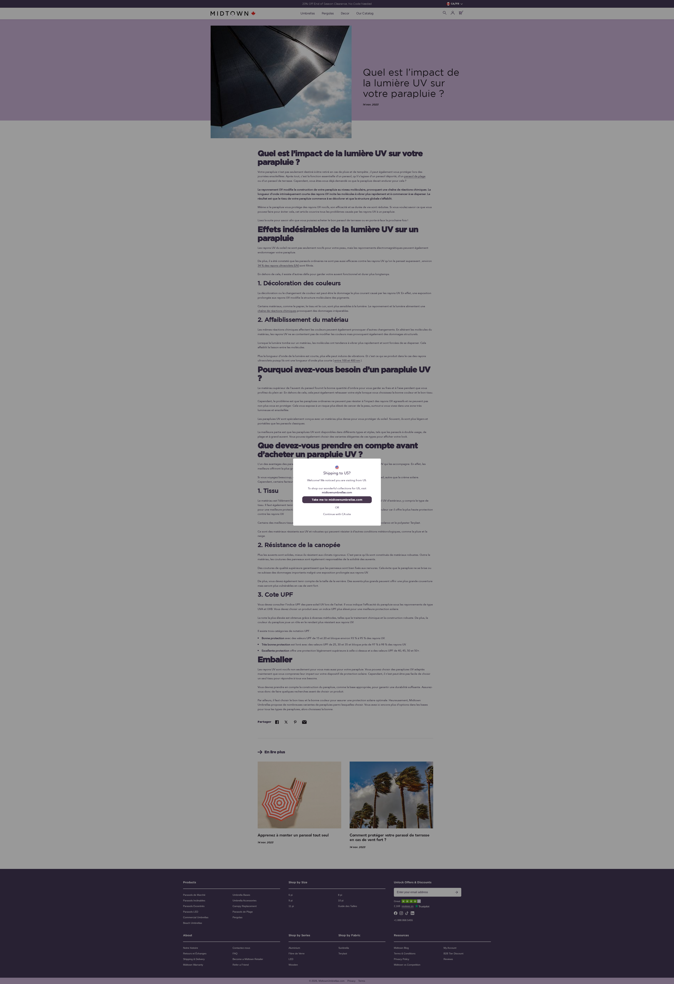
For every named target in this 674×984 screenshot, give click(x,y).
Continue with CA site (337, 514)
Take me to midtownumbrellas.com (337, 499)
